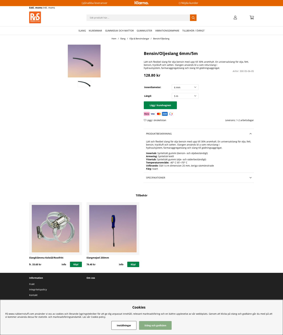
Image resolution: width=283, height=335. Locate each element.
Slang (82, 30)
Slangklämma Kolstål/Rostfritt (46, 257)
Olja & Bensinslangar (139, 38)
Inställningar (124, 325)
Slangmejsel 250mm (97, 257)
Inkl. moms (49, 7)
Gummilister (144, 30)
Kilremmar (95, 30)
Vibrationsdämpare (167, 30)
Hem (114, 38)
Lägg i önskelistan (156, 120)
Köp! (75, 264)
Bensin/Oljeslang (161, 38)
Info (64, 264)
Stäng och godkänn (155, 325)
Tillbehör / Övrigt (193, 30)
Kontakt (33, 295)
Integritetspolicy (38, 289)
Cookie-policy (98, 316)
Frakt (32, 284)
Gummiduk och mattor (119, 30)
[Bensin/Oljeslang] (84, 84)
